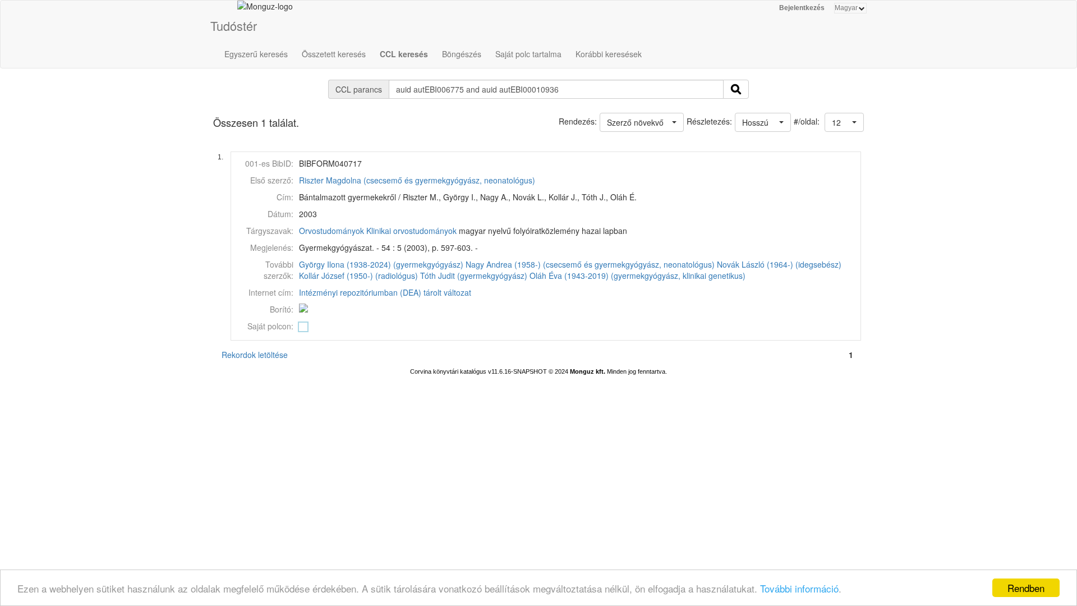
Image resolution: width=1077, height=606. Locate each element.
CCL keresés (404, 53)
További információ (799, 588)
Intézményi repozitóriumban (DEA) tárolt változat (385, 292)
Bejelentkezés (802, 8)
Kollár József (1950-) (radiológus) (358, 275)
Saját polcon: (270, 326)
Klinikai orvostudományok (411, 230)
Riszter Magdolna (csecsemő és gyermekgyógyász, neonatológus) (417, 180)
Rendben (1025, 588)
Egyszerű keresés (256, 53)
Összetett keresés (334, 53)
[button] (844, 122)
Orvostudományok (331, 230)
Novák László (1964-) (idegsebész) (779, 264)
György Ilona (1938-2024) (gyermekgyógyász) (381, 264)
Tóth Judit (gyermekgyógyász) (473, 275)
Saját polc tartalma (528, 53)
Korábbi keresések (609, 53)
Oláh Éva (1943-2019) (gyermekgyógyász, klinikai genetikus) (637, 275)
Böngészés (461, 53)
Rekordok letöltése (255, 354)
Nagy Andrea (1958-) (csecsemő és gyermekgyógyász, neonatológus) (590, 264)
